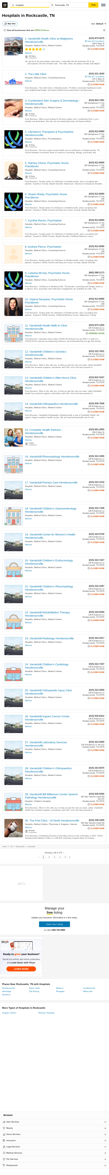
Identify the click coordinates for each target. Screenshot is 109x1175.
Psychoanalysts (55, 139)
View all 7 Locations (95, 77)
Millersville (88, 991)
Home (4, 847)
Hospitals (29, 45)
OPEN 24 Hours (41, 30)
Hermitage (6, 991)
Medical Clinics (40, 45)
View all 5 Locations (95, 41)
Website (28, 53)
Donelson (6, 995)
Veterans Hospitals (46, 1013)
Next (69, 857)
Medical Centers (55, 45)
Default (99, 24)
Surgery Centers (9, 1013)
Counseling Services (57, 78)
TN (11, 847)
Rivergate (60, 991)
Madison (60, 988)
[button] (103, 5)
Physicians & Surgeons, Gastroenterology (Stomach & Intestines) (77, 824)
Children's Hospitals (42, 801)
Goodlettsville (89, 988)
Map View (12, 24)
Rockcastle (20, 847)
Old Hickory (34, 991)
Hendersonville (8, 988)
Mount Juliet (34, 988)
